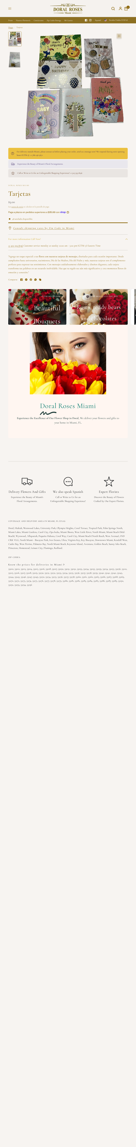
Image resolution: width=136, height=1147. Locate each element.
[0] (125, 8)
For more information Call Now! (24, 239)
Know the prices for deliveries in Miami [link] (35, 564)
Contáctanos (38, 20)
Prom (10, 20)
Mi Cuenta (68, 20)
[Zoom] (119, 35)
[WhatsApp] (35, 280)
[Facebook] (86, 20)
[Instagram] (90, 20)
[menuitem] (11, 20)
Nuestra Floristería (23, 20)
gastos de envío (17, 207)
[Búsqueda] (113, 8)
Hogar (10, 27)
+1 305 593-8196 (15, 245)
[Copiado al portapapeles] (40, 280)
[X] (26, 280)
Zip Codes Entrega (54, 20)
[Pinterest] (31, 280)
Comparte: (13, 280)
